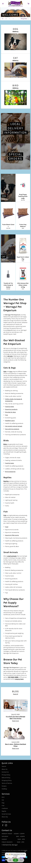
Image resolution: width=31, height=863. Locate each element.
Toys (6, 415)
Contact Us (5, 772)
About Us (4, 769)
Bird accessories (10, 471)
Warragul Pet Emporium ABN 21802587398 (16, 850)
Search (4, 766)
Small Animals (6, 814)
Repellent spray (10, 420)
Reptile (4, 811)
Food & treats (9, 406)
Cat (3, 800)
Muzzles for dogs (10, 412)
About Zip (5, 817)
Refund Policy (6, 777)
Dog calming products (12, 429)
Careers (4, 786)
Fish (3, 805)
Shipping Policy (6, 780)
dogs (10, 371)
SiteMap (4, 789)
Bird (3, 797)
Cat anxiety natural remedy (13, 426)
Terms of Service (7, 783)
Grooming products (11, 409)
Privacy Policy (6, 775)
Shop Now (25, 18)
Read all (15, 694)
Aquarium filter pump (12, 535)
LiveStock (5, 808)
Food (6, 527)
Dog (3, 803)
